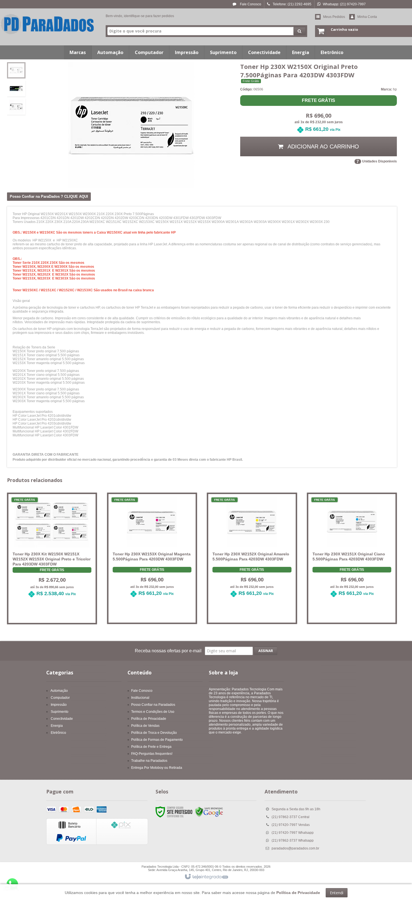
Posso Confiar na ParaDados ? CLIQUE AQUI (49, 196)
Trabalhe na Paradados (149, 761)
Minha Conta (367, 17)
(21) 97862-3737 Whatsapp (293, 840)
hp (395, 89)
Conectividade (62, 719)
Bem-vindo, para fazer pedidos (140, 16)
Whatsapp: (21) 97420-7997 (344, 4)
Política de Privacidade (148, 719)
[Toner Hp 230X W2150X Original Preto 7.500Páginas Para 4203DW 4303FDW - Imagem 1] (16, 70)
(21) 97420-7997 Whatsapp (293, 833)
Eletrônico (58, 733)
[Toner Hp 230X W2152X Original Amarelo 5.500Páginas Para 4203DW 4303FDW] (251, 550)
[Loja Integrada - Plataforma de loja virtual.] (206, 877)
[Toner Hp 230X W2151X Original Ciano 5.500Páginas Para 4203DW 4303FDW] (351, 550)
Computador (60, 698)
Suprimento (59, 712)
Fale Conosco (250, 4)
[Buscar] (299, 31)
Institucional (140, 698)
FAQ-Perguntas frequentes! (151, 754)
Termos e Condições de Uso (152, 712)
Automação (59, 691)
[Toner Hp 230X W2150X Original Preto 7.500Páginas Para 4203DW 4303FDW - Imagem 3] (16, 107)
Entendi (336, 892)
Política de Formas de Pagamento (157, 740)
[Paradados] (47, 24)
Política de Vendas (145, 726)
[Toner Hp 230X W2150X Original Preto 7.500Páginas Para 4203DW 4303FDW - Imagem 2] (16, 88)
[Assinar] (265, 651)
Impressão (59, 705)
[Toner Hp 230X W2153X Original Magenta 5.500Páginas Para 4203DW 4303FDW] (152, 550)
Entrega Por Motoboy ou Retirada (156, 768)
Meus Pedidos (334, 17)
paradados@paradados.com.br (295, 848)
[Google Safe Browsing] (209, 812)
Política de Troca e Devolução (154, 733)
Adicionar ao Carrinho (55, 613)
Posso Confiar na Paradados (153, 705)
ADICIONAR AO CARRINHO (322, 146)
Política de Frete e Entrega (151, 747)
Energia (57, 726)
